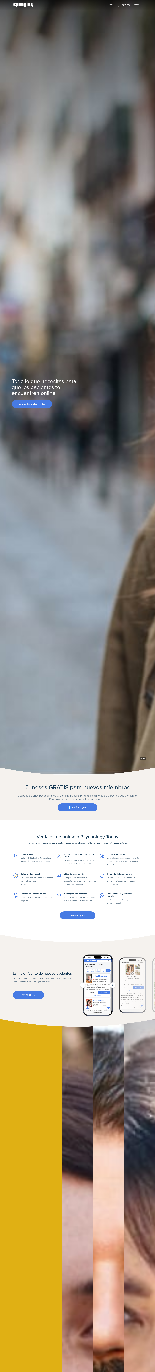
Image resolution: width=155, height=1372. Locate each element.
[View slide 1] (98, 985)
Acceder (112, 5)
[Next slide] (112, 985)
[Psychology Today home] (23, 4)
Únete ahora (28, 995)
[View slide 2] (132, 985)
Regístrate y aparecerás (130, 5)
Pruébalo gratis (79, 807)
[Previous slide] (83, 985)
